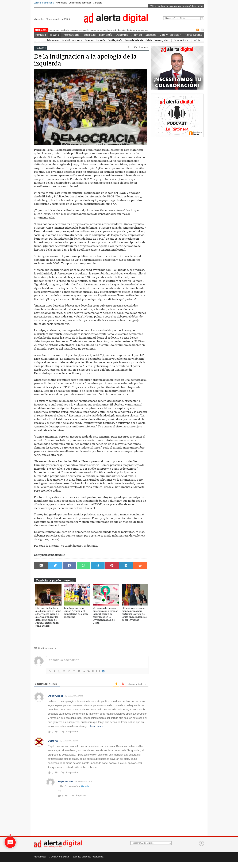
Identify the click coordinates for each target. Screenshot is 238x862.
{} (93, 671)
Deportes (122, 35)
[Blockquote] (78, 671)
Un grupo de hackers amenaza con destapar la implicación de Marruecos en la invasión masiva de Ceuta (105, 615)
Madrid (66, 40)
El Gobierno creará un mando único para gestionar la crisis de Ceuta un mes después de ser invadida (134, 613)
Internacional (71, 35)
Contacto (97, 2)
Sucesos (150, 35)
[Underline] (59, 671)
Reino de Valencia (134, 40)
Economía (105, 35)
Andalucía (77, 40)
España (54, 35)
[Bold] (49, 671)
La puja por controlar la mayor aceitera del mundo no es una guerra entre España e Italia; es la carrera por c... (100, 30)
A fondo (137, 35)
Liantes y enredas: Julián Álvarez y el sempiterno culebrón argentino (76, 612)
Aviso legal (61, 2)
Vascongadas (161, 40)
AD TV (197, 40)
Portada (40, 35)
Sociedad (90, 35)
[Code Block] (83, 671)
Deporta (53, 740)
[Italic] (54, 671)
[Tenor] (103, 671)
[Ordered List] (69, 671)
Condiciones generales (80, 2)
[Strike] (64, 671)
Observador (55, 695)
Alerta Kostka (193, 35)
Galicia (148, 40)
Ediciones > (53, 40)
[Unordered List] (74, 671)
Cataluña (100, 40)
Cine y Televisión (170, 35)
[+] (98, 671)
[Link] (88, 671)
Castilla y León (115, 40)
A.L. (130, 47)
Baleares (89, 40)
